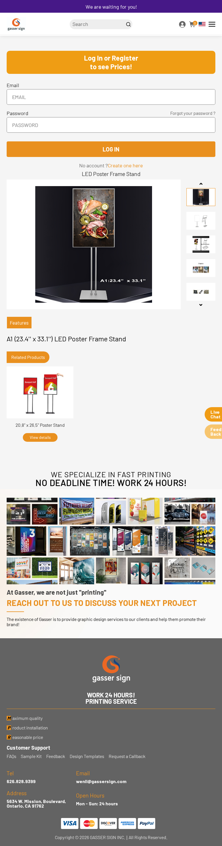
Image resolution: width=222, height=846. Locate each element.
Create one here (125, 165)
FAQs (11, 756)
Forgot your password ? (192, 113)
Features (19, 322)
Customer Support (28, 747)
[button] (200, 183)
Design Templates (87, 756)
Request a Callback (127, 756)
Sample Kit (31, 756)
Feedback (55, 756)
